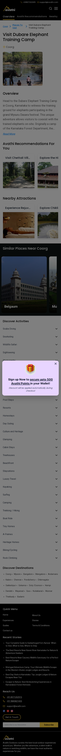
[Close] (55, 363)
